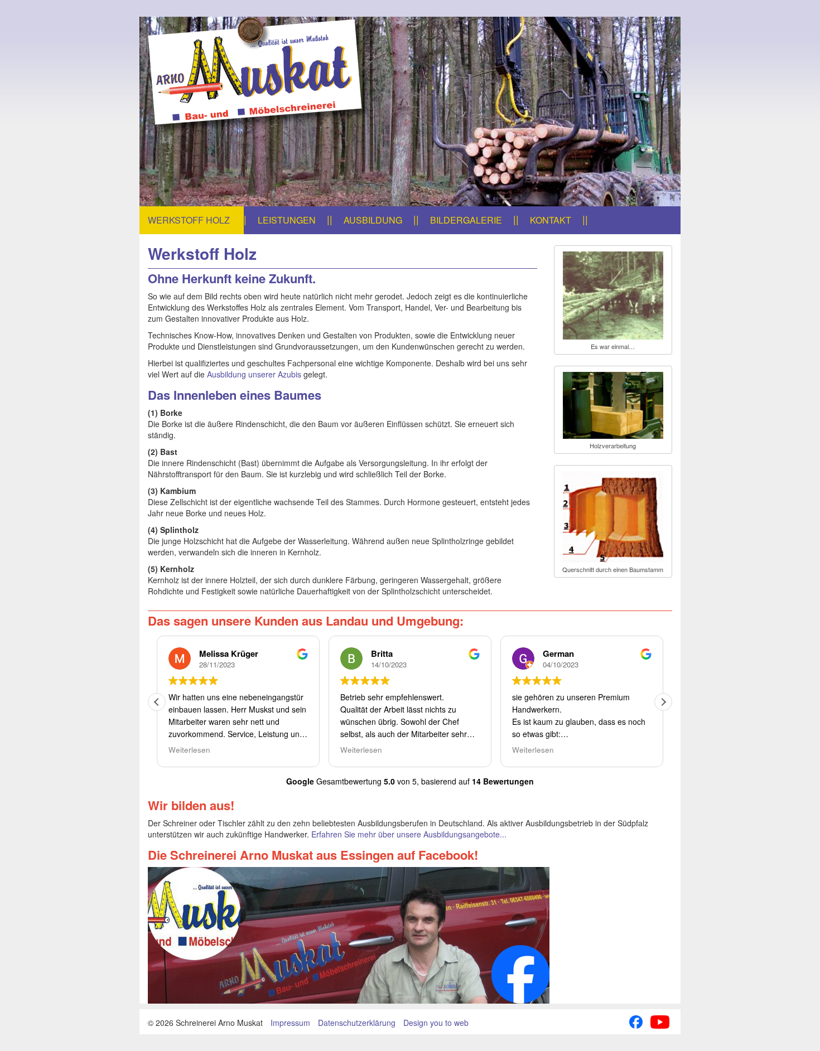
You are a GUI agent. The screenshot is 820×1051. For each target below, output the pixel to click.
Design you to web (436, 1022)
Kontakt (550, 220)
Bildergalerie (466, 220)
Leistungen (287, 220)
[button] (663, 702)
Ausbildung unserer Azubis (254, 374)
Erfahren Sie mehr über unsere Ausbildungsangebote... (409, 834)
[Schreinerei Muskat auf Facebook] (410, 935)
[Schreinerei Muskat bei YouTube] (659, 1020)
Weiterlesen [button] (189, 750)
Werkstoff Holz (189, 220)
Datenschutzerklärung (356, 1022)
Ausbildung (373, 220)
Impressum (290, 1022)
